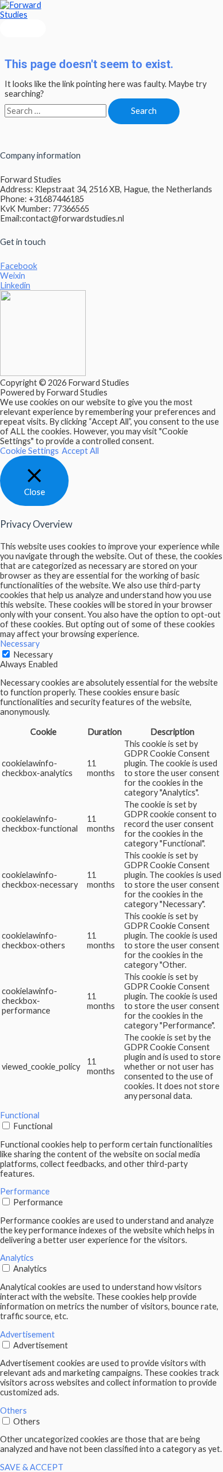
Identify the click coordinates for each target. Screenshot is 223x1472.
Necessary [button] (19, 643)
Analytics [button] (17, 1258)
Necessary (33, 654)
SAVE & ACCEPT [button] (31, 1467)
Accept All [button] (80, 451)
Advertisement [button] (27, 1334)
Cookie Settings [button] (29, 451)
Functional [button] (19, 1115)
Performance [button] (25, 1191)
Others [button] (13, 1410)
